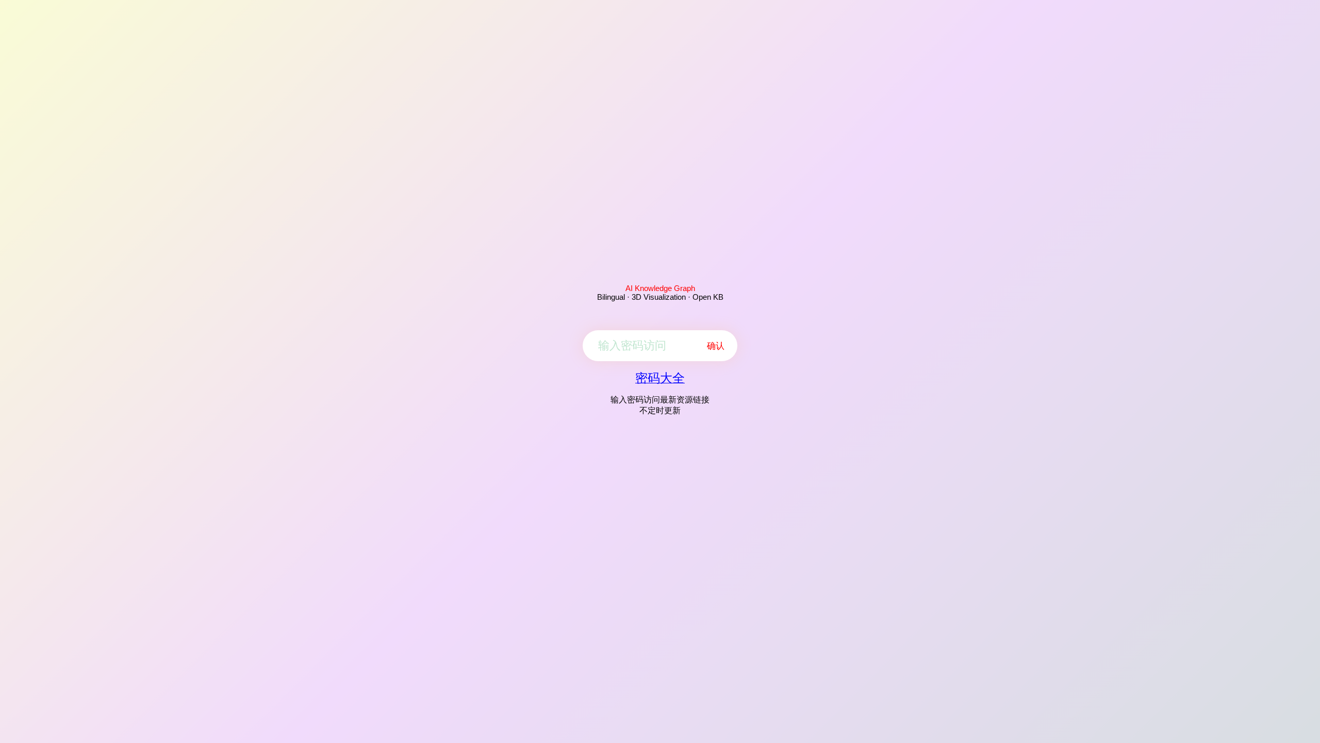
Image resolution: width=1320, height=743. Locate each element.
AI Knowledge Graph (660, 288)
